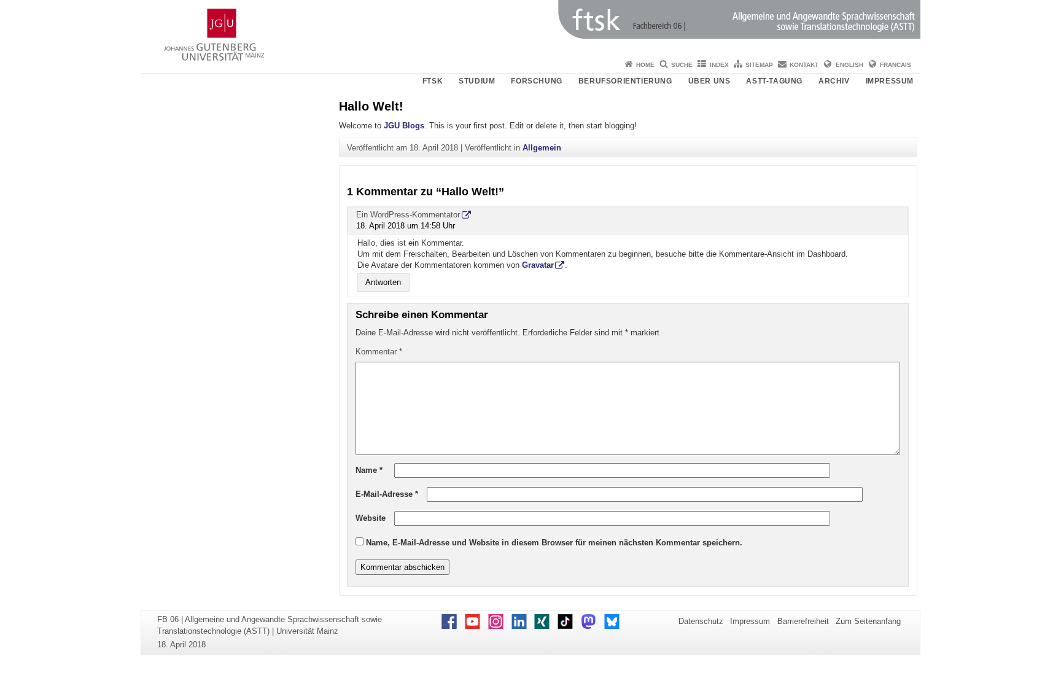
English (849, 64)
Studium (477, 81)
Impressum (890, 81)
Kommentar (379, 351)
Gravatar (538, 265)
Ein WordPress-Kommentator (408, 214)
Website (371, 518)
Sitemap (759, 64)
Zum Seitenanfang (868, 621)
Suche (682, 64)
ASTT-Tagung (774, 81)
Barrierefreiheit (803, 621)
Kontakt (804, 64)
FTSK (432, 81)
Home (645, 64)
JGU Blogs (404, 125)
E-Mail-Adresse (387, 494)
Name (369, 470)
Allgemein (542, 147)
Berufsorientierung (625, 81)
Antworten (383, 282)
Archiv (834, 81)
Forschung (536, 81)
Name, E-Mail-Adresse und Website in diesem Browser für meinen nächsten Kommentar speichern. (554, 542)
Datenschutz (700, 621)
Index (719, 64)
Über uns (709, 81)
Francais (895, 64)
